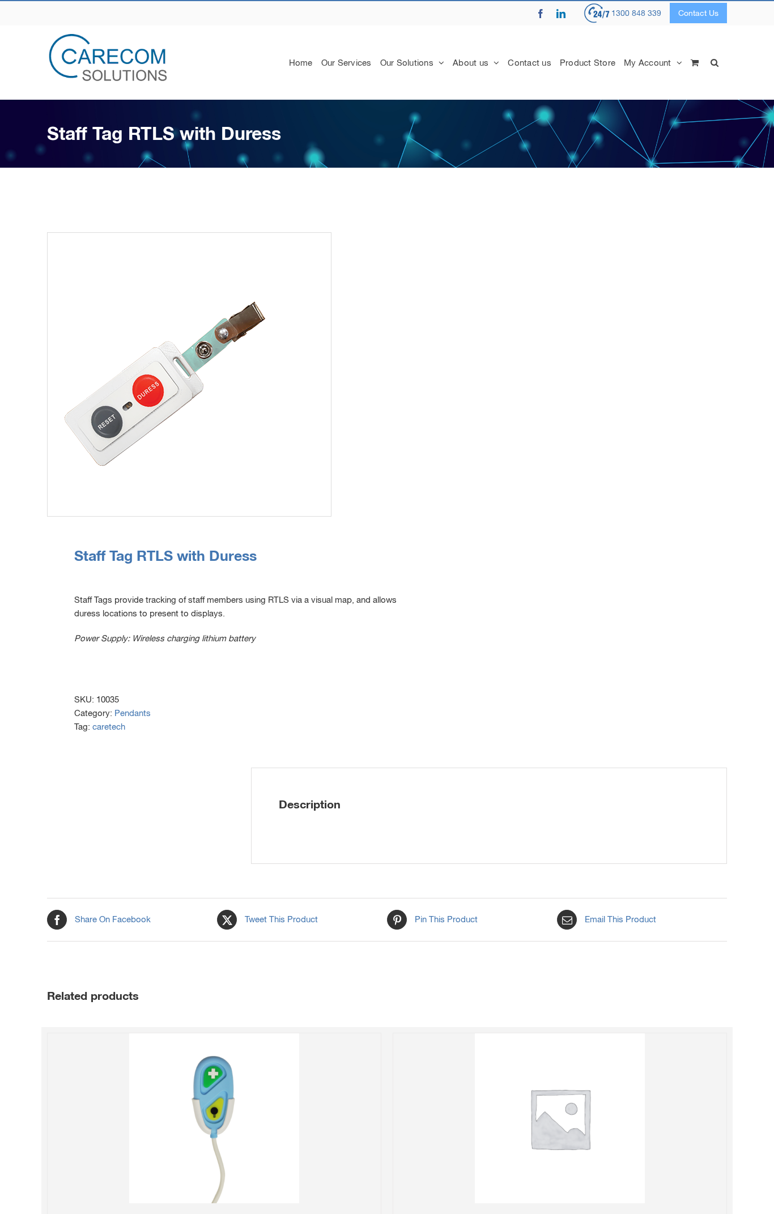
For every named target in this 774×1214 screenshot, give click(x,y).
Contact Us (698, 13)
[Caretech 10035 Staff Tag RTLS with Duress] (210, 374)
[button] (714, 62)
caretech (108, 726)
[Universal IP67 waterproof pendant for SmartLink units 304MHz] (559, 1118)
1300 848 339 (636, 13)
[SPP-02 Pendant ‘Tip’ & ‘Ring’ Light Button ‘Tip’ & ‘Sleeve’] (214, 1118)
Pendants (132, 713)
